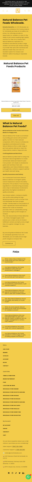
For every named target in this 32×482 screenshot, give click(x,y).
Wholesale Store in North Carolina (14, 402)
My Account (6, 425)
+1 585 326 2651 (20, 450)
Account (6, 359)
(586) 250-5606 (17, 446)
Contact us (9, 243)
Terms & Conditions (9, 375)
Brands (5, 352)
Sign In (5, 428)
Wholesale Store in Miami (10, 389)
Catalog (5, 356)
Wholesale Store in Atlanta (11, 405)
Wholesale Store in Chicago (11, 399)
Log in (7, 11)
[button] (3, 11)
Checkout (6, 432)
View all (16, 115)
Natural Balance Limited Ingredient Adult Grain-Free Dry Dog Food (16, 102)
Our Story (6, 349)
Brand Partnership (9, 379)
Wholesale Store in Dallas (11, 408)
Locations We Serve (9, 385)
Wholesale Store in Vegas (11, 395)
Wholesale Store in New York (12, 412)
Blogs (5, 362)
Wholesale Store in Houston (12, 415)
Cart (4, 435)
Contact (5, 366)
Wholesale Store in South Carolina (14, 392)
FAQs (4, 382)
